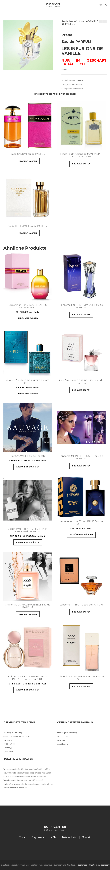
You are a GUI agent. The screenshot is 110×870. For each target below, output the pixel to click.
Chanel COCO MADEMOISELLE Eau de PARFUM (27, 606)
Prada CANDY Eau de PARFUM (28, 154)
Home (22, 837)
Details (41, 146)
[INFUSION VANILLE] (28, 45)
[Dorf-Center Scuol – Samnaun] (55, 5)
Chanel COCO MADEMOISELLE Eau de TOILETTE (81, 678)
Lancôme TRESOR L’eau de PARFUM (81, 604)
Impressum (38, 837)
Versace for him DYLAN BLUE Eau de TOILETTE (81, 522)
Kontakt (86, 837)
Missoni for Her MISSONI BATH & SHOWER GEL (28, 306)
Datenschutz (69, 837)
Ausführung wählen (27, 467)
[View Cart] (100, 5)
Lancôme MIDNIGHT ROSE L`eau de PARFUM (81, 457)
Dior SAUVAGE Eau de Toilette (28, 456)
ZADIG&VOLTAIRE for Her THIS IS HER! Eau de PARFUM (28, 530)
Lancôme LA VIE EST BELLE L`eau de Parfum (81, 381)
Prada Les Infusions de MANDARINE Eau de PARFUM (81, 155)
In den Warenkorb (28, 318)
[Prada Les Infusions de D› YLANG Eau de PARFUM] (101, 21)
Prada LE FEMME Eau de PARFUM (28, 226)
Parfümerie (77, 84)
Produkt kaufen (27, 161)
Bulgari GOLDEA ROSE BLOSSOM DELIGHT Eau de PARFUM (28, 678)
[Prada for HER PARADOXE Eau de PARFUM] (105, 21)
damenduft (78, 89)
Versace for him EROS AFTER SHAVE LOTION (27, 381)
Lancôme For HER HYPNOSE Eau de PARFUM (81, 306)
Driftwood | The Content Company (93, 865)
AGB (53, 837)
